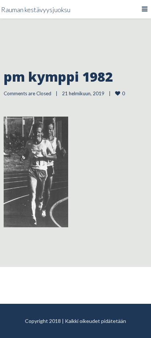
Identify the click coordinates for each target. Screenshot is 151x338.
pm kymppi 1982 (58, 77)
